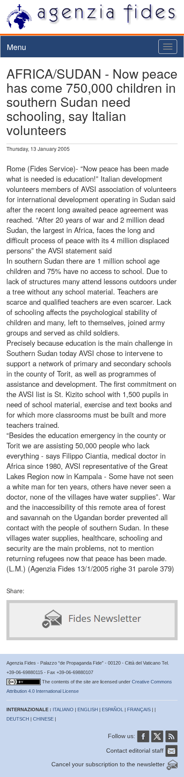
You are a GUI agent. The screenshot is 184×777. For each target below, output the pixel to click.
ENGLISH (87, 709)
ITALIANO (63, 709)
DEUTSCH (17, 718)
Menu (16, 46)
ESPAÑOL (112, 709)
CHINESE (43, 718)
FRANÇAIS (139, 709)
